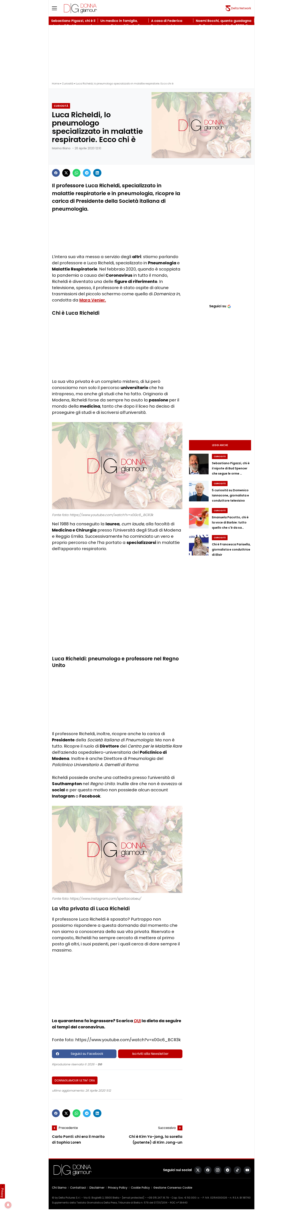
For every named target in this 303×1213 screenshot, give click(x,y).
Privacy (2, 1193)
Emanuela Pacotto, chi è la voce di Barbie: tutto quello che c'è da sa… (230, 522)
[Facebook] (56, 173)
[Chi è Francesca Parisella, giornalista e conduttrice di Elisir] (199, 545)
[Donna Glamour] (80, 8)
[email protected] (133, 1197)
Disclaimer (97, 1188)
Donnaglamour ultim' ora (75, 1080)
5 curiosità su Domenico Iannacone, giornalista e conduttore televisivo (230, 495)
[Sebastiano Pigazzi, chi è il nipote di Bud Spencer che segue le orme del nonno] (199, 464)
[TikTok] (237, 1170)
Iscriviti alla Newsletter (150, 1053)
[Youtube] (247, 1170)
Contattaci (78, 1188)
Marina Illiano (61, 148)
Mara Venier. (92, 300)
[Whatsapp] (76, 173)
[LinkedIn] (97, 173)
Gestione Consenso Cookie (172, 1188)
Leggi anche (220, 445)
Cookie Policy (140, 1188)
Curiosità (67, 83)
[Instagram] (217, 1170)
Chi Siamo (59, 1188)
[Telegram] (87, 173)
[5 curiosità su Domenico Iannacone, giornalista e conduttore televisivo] (199, 491)
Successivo (167, 1127)
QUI (137, 1021)
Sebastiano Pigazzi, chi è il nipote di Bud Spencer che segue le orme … (231, 468)
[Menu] (57, 8)
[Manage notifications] (8, 1205)
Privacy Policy (117, 1188)
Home (55, 83)
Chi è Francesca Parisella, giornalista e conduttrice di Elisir (231, 549)
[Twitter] (66, 173)
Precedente (68, 1127)
